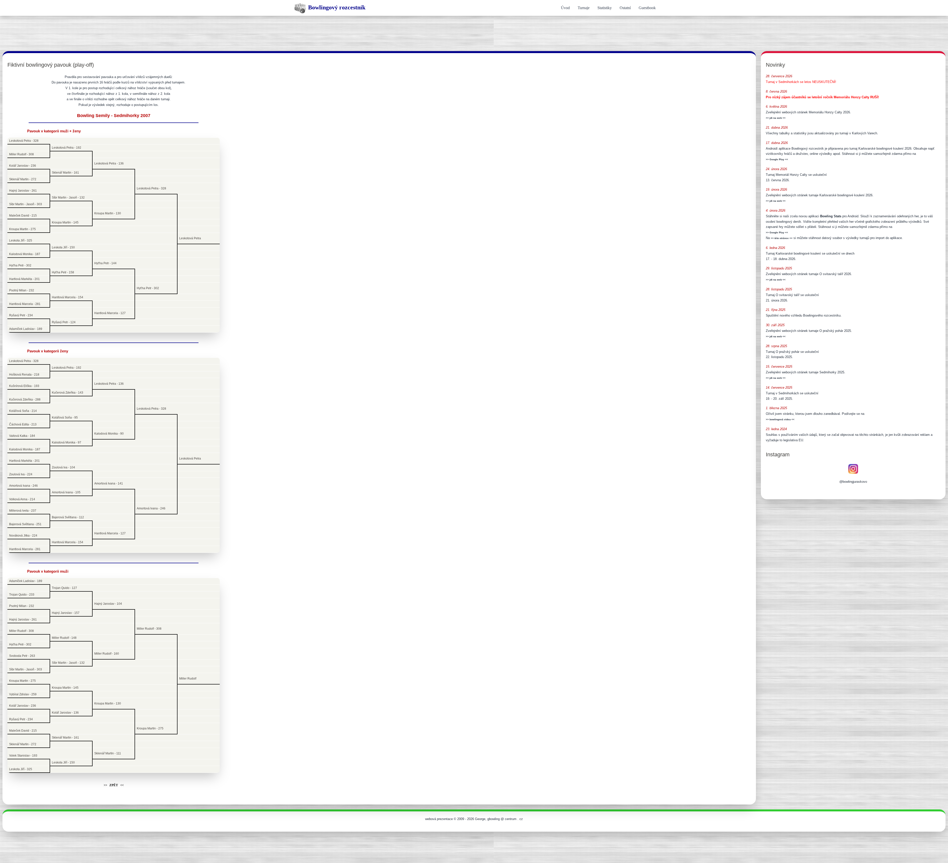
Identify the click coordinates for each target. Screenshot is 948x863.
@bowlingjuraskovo (853, 481)
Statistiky (604, 8)
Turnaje (584, 8)
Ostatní (625, 8)
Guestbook (647, 8)
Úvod (565, 8)
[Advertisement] (474, 31)
